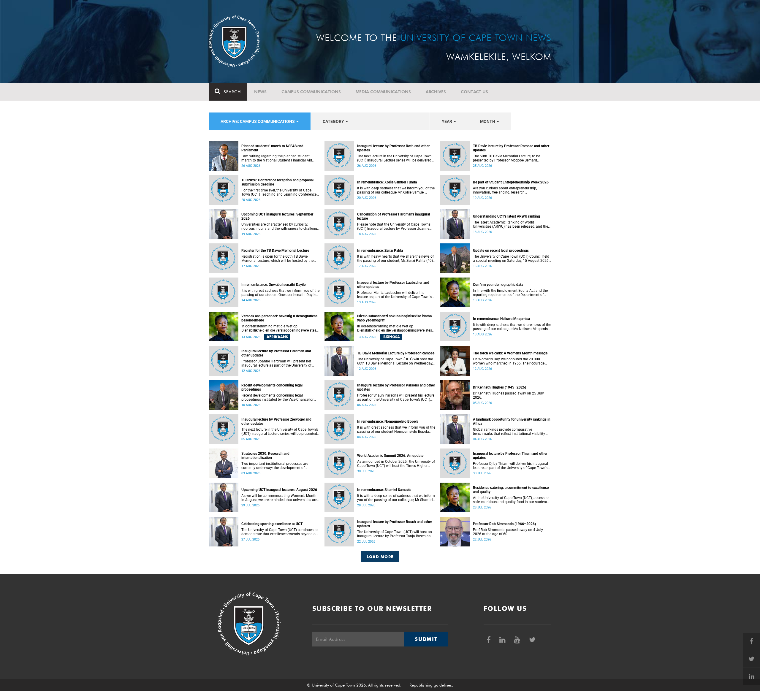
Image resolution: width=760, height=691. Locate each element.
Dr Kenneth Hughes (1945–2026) (499, 387)
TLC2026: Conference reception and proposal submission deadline (277, 182)
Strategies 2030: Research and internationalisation (265, 455)
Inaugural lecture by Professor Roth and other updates (393, 148)
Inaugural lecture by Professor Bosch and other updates (394, 524)
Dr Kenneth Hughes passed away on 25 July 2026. (508, 395)
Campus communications (311, 91)
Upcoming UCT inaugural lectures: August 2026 (279, 490)
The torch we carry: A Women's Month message (510, 353)
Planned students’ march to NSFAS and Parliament (272, 148)
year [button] (447, 121)
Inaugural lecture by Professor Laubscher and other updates (393, 284)
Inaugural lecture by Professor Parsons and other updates (396, 387)
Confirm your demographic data (498, 285)
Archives (436, 91)
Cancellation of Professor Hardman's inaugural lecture (393, 216)
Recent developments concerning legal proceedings (272, 387)
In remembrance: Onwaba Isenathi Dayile (273, 285)
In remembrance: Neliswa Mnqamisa (501, 319)
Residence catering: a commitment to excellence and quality (511, 490)
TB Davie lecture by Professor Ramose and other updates (511, 148)
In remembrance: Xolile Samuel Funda (387, 182)
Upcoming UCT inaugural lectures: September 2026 (277, 216)
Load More (380, 556)
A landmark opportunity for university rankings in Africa (511, 421)
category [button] (334, 121)
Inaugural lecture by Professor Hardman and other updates (276, 353)
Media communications (383, 91)
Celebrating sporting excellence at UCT (272, 524)
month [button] (488, 121)
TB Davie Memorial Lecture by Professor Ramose (395, 353)
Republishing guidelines (430, 685)
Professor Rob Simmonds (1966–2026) (504, 524)
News (260, 91)
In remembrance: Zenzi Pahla (380, 250)
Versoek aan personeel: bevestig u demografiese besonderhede (279, 318)
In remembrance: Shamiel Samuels (384, 490)
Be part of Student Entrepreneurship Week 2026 (511, 182)
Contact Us (474, 91)
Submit (426, 639)
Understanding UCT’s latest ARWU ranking (506, 216)
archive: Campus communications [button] (258, 121)
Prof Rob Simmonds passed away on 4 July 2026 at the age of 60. (508, 532)
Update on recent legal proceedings (501, 250)
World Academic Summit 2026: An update (390, 456)
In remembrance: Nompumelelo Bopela (387, 421)
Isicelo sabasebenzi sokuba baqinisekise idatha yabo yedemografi (394, 318)
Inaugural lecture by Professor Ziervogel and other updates (276, 421)
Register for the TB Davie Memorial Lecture (275, 250)
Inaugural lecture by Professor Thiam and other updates (510, 455)
